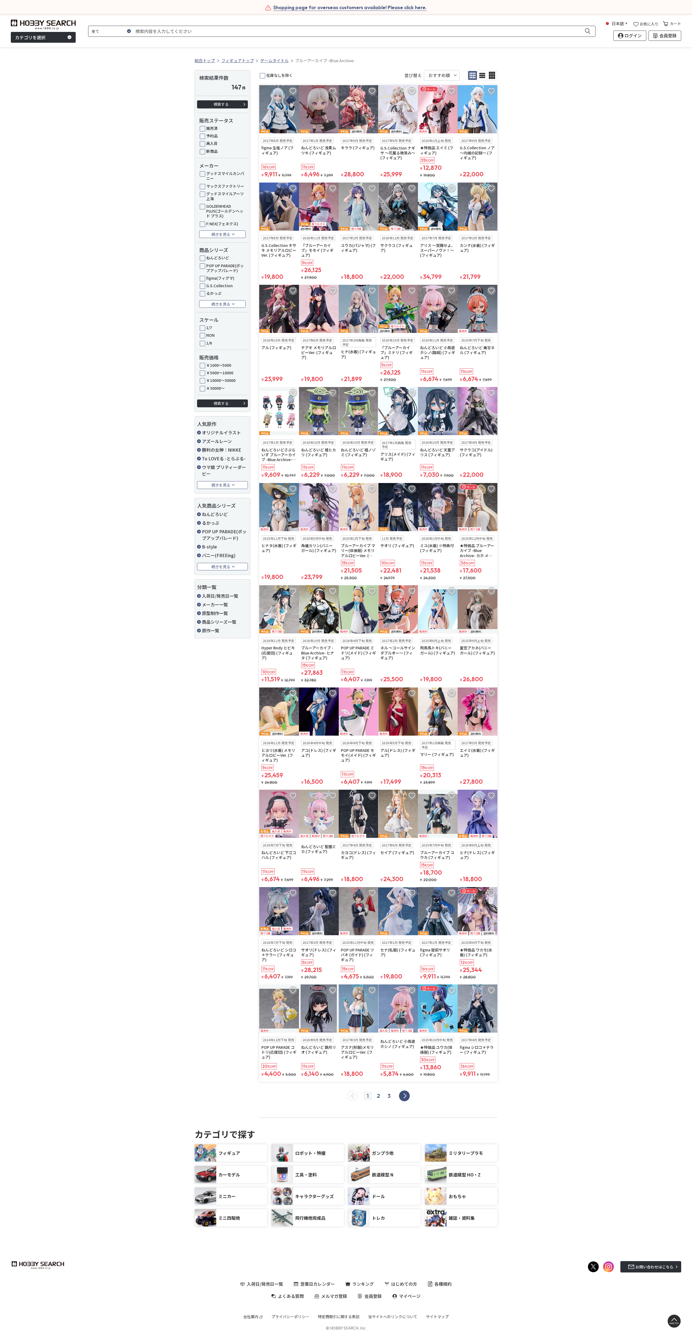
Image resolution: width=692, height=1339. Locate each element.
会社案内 (250, 1316)
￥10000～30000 (220, 380)
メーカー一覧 (215, 604)
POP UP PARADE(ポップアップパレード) (225, 268)
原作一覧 (210, 630)
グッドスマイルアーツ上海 (225, 196)
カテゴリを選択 (30, 37)
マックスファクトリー (225, 186)
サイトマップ (437, 1316)
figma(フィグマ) (220, 278)
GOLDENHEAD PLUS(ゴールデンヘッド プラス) (224, 211)
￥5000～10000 (219, 372)
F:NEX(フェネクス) (222, 223)
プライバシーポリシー (290, 1316)
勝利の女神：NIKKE (221, 450)
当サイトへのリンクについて (392, 1316)
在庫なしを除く (279, 75)
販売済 (212, 128)
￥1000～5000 (218, 365)
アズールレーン (217, 441)
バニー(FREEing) (218, 555)
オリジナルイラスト (221, 432)
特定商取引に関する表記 (339, 1316)
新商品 (212, 151)
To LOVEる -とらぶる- (223, 458)
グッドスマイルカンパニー (225, 176)
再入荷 (212, 143)
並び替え (413, 75)
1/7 (209, 327)
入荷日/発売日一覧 (220, 596)
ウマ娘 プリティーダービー (224, 470)
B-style (209, 546)
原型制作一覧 (215, 613)
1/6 (209, 342)
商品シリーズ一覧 (219, 622)
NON (210, 335)
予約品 (212, 135)
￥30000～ (215, 388)
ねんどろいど (217, 257)
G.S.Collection (219, 285)
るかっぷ (213, 293)
